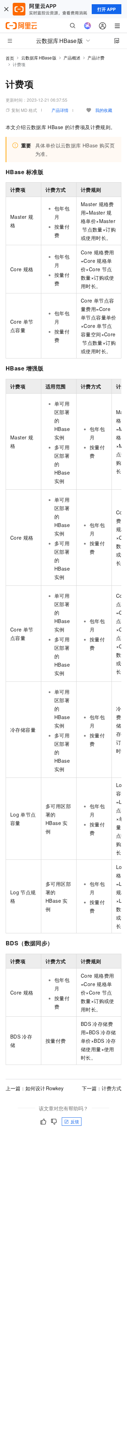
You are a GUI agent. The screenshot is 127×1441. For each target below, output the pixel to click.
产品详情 (60, 110)
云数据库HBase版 (38, 58)
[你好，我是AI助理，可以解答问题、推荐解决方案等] (87, 25)
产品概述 (72, 58)
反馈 (75, 1121)
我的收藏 (103, 110)
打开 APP (106, 9)
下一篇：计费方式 (101, 1088)
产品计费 (95, 58)
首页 (10, 58)
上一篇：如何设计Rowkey (35, 1088)
